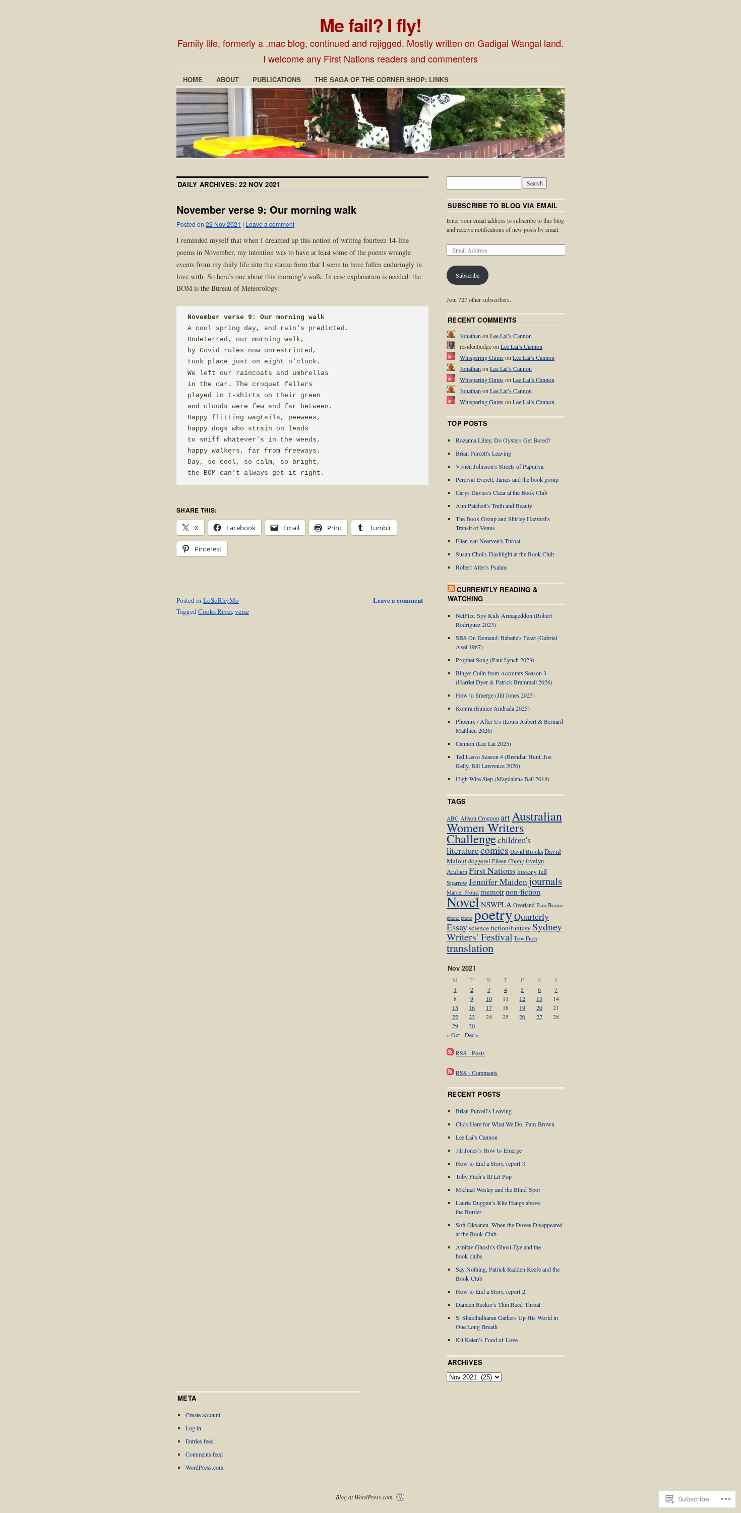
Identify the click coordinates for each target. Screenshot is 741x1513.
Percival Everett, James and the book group (507, 479)
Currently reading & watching (493, 594)
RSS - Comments (477, 1072)
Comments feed (204, 1454)
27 (539, 1017)
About (227, 79)
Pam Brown (549, 905)
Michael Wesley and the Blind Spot (498, 1189)
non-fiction (523, 891)
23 (472, 1017)
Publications (277, 79)
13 (539, 998)
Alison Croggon (479, 818)
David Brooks (526, 851)
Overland (524, 905)
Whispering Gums (482, 357)
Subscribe (467, 275)
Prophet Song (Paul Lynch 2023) (495, 660)
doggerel (479, 861)
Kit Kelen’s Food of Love (487, 1340)
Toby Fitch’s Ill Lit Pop (484, 1176)
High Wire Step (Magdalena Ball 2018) (502, 779)
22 (455, 1017)
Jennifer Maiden (498, 882)
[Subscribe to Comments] (450, 1072)
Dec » (472, 1035)
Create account (203, 1415)
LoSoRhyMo (221, 600)
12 (522, 998)
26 (522, 1017)
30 (472, 1026)
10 (489, 998)
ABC (453, 818)
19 (522, 1007)
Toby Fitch (525, 938)
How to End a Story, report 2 (490, 1291)
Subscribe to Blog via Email (503, 205)
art (505, 817)
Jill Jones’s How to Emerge (489, 1150)
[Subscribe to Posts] (450, 1053)
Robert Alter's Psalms (482, 567)
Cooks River (215, 611)
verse (242, 611)
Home (193, 79)
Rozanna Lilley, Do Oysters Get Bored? (503, 440)
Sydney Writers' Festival (504, 931)
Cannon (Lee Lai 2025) (483, 743)
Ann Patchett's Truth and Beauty (494, 505)
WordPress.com (204, 1467)
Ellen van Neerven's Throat (488, 541)
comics (494, 849)
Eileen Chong (508, 861)
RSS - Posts (470, 1053)
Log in (193, 1428)
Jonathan (470, 336)
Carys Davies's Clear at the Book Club (501, 492)
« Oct (453, 1035)
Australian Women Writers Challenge (504, 827)
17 (489, 1007)
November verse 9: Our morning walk (266, 209)
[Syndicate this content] (451, 589)
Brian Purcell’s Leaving (484, 1111)
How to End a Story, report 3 (490, 1163)
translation (470, 947)
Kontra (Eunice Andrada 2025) (493, 708)
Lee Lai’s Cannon (511, 336)
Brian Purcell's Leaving (483, 453)
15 (455, 1007)
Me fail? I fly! (370, 25)
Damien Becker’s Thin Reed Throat (498, 1304)
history (527, 871)
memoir (492, 892)
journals (545, 881)
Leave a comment (269, 224)
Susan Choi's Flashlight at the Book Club (505, 554)
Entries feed (200, 1441)
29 (455, 1026)
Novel (463, 901)
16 (472, 1007)
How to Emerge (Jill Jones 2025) (495, 695)
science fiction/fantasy (500, 927)
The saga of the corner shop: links (382, 79)
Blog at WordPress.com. (365, 1497)
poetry (493, 914)
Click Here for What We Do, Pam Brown (505, 1124)
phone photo (459, 917)
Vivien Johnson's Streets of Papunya (499, 466)
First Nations (492, 870)
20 (539, 1007)
